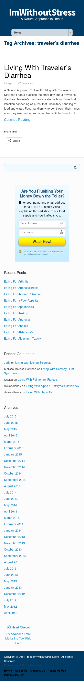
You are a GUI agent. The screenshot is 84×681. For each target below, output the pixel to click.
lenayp (8, 83)
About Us (21, 670)
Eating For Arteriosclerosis (21, 288)
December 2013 (14, 537)
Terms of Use (57, 670)
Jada (7, 362)
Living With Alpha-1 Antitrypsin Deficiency (52, 386)
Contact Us (37, 670)
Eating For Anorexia (17, 319)
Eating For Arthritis (16, 281)
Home (8, 670)
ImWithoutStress (42, 12)
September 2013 (15, 556)
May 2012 (10, 606)
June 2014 (11, 499)
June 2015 (11, 423)
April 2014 (10, 511)
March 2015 (12, 442)
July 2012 (10, 600)
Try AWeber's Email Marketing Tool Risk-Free (18, 638)
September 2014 (15, 480)
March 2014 (12, 518)
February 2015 (13, 448)
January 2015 (13, 454)
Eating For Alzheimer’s (18, 332)
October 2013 (13, 549)
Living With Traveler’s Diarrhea (37, 71)
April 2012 (10, 613)
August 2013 (12, 562)
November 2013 (14, 543)
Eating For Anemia (16, 326)
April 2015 (10, 435)
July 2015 (10, 416)
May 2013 (10, 581)
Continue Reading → (19, 119)
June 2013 (11, 575)
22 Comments (25, 83)
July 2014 (10, 492)
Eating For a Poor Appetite (21, 300)
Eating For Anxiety (16, 313)
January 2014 (13, 530)
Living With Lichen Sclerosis (33, 362)
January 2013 (13, 587)
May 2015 (10, 429)
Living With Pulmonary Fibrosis (37, 379)
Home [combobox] (17, 32)
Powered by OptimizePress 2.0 (22, 665)
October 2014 (13, 473)
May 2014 (10, 505)
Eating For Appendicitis (19, 307)
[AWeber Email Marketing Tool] (18, 627)
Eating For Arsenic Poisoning (22, 294)
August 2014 (12, 486)
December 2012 (14, 594)
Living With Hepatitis (39, 392)
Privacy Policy (14, 675)
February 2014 (13, 524)
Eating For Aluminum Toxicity (23, 338)
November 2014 (14, 467)
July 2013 (10, 568)
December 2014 (14, 461)
